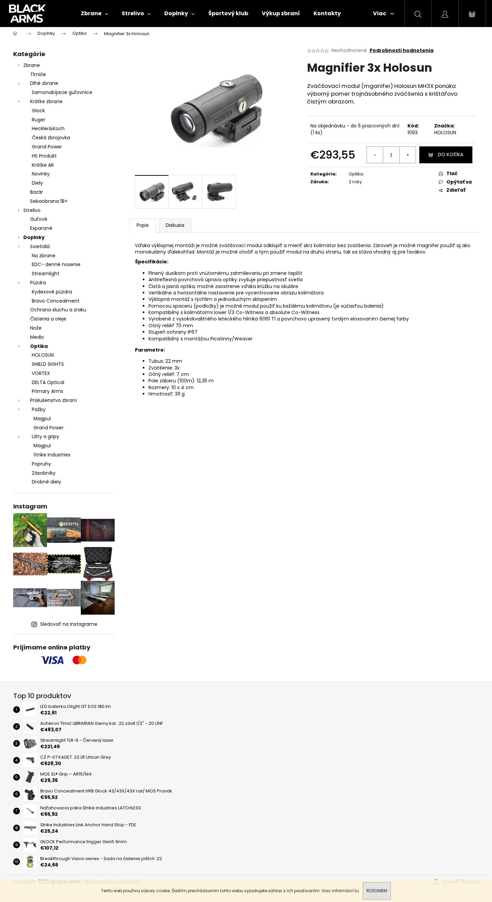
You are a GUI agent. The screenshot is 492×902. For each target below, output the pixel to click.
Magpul (42, 418)
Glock (38, 110)
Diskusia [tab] (175, 225)
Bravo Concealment (55, 301)
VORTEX (41, 373)
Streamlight (46, 273)
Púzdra (38, 282)
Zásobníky (43, 473)
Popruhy (41, 463)
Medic (37, 337)
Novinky (41, 173)
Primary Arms (47, 391)
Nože (36, 328)
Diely (37, 183)
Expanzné (41, 228)
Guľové (38, 219)
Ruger (38, 119)
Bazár (36, 192)
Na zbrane (43, 255)
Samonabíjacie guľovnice (62, 92)
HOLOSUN (43, 355)
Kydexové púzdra (52, 291)
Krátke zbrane (46, 101)
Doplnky (34, 237)
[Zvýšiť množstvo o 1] (407, 155)
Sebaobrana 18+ (49, 201)
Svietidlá (40, 246)
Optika (39, 346)
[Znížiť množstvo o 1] (375, 155)
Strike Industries (51, 454)
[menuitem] (94, 13)
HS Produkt (44, 155)
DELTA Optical (48, 382)
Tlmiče (38, 74)
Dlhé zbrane (44, 83)
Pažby (39, 409)
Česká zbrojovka (51, 137)
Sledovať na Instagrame (68, 624)
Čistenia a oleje (48, 318)
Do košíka (450, 154)
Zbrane (31, 65)
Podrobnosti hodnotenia (402, 50)
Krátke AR (43, 165)
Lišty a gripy (45, 436)
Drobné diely (46, 481)
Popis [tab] (143, 225)
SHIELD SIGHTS (48, 364)
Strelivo (32, 210)
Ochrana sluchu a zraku (58, 309)
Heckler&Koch (48, 128)
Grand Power (47, 146)
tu (357, 891)
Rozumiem (377, 891)
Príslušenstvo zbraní (53, 400)
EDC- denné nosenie (56, 264)
